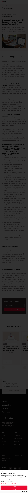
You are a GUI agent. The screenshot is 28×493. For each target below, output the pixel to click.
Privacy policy (14, 483)
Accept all (14, 486)
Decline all (14, 489)
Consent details (4, 483)
